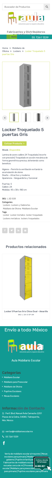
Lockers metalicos (11, 218)
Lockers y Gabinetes (20, 205)
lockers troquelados (30, 218)
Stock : (5, 150)
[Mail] (25, 230)
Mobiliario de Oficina (12, 208)
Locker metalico (17, 215)
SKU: (4, 199)
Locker (6, 215)
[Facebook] (5, 230)
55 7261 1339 (11, 437)
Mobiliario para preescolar (22, 468)
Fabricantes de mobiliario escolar (18, 462)
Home (5, 48)
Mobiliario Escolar (30, 208)
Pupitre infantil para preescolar (30, 459)
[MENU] (8, 37)
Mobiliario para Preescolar (16, 382)
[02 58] (26, 117)
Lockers (17, 51)
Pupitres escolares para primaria (33, 471)
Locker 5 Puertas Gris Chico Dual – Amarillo (26, 311)
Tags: (4, 212)
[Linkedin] (18, 230)
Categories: (7, 202)
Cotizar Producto (13, 143)
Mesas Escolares (11, 396)
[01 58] (14, 117)
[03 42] (38, 117)
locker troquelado (34, 215)
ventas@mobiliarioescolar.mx (19, 431)
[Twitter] (11, 230)
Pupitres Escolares (12, 391)
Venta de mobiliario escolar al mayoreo (22, 454)
